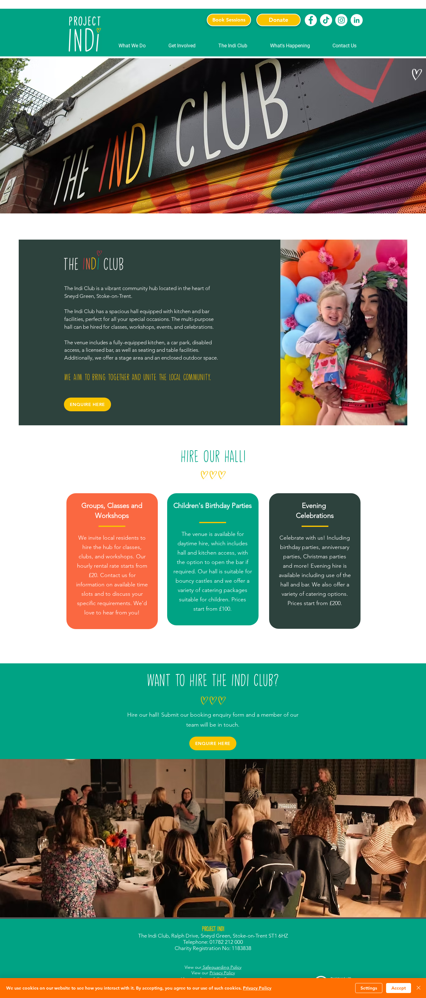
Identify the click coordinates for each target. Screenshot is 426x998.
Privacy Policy (222, 973)
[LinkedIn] (357, 20)
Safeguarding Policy (221, 967)
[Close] (418, 988)
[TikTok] (326, 20)
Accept (398, 988)
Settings (369, 988)
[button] (132, 46)
